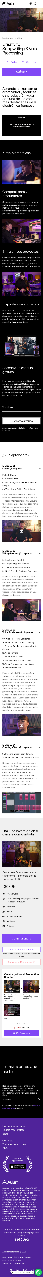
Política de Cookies (23, 1257)
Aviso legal (7, 1257)
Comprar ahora (21, 938)
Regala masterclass (13, 1129)
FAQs (5, 1148)
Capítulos (31, 62)
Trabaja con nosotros (14, 1144)
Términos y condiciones (13, 1263)
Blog (5, 1133)
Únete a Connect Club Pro (21, 949)
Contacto (7, 1140)
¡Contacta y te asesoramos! (22, 1272)
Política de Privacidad (12, 1260)
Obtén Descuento (21, 1033)
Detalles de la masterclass (21, 72)
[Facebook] (10, 1270)
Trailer (14, 62)
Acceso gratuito (23, 420)
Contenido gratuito (13, 1125)
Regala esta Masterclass (20, 962)
